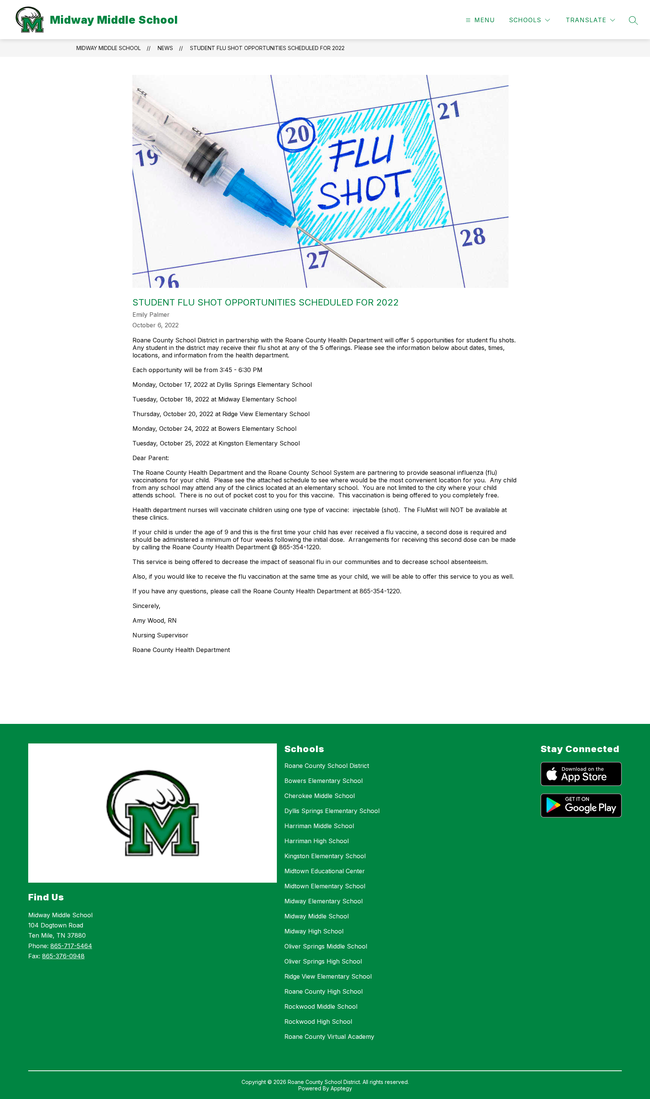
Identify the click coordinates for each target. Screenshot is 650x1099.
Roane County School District (326, 765)
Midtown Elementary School (324, 886)
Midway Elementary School (323, 901)
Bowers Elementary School (323, 780)
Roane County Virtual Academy (329, 1036)
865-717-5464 (71, 946)
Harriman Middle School (319, 826)
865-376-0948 (63, 956)
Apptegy (341, 1088)
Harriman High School (316, 841)
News (165, 48)
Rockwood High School (318, 1021)
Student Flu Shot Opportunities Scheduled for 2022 (267, 48)
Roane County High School (323, 991)
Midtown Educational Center (324, 871)
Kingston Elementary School (325, 856)
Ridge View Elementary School (328, 976)
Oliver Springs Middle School (325, 946)
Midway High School (313, 931)
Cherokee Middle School (319, 796)
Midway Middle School (108, 48)
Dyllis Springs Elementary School (332, 811)
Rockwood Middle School (320, 1006)
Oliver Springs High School (323, 961)
